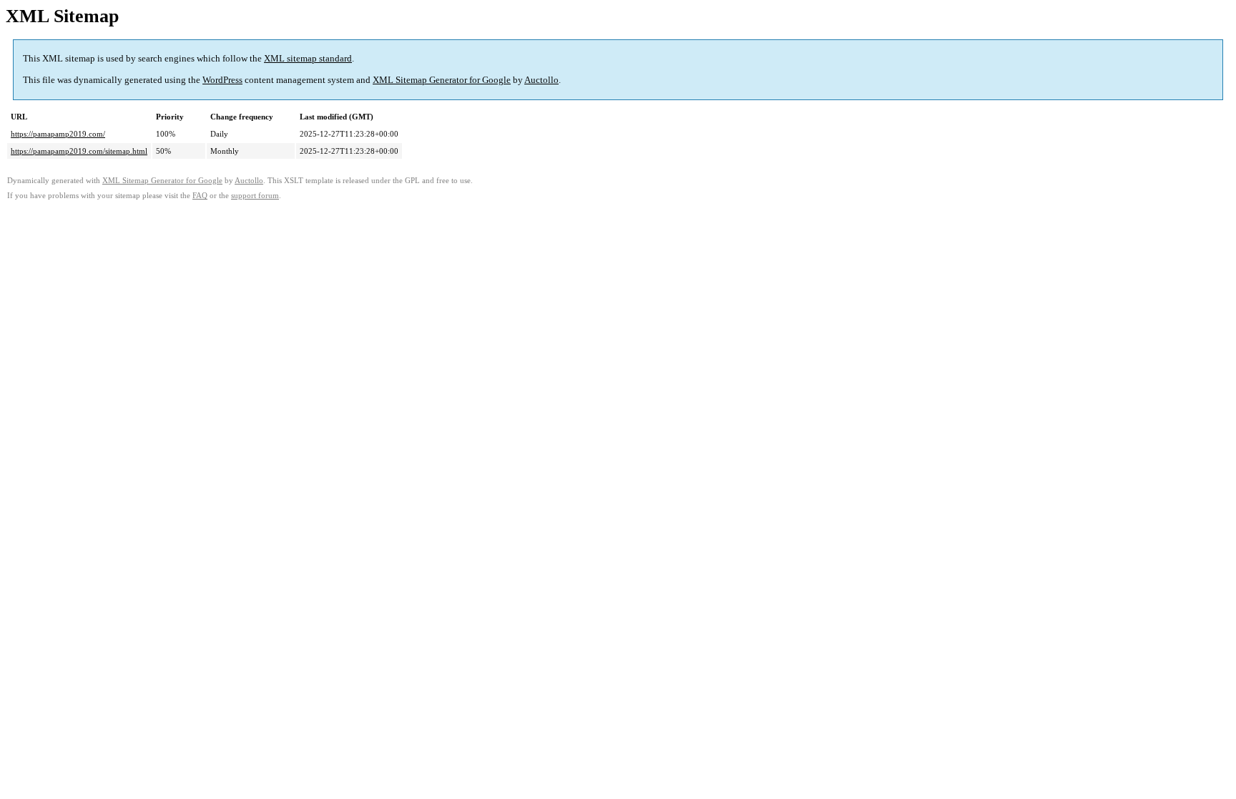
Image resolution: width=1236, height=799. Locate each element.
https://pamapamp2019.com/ (58, 133)
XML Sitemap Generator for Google (442, 79)
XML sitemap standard (308, 58)
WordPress (222, 79)
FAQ (199, 196)
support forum (255, 196)
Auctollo (541, 79)
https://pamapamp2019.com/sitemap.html (79, 151)
